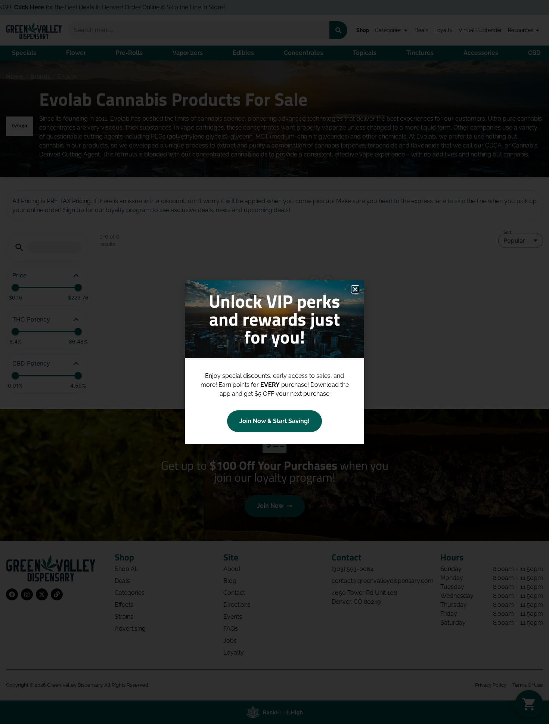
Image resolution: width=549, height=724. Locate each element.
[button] (355, 289)
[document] (274, 362)
